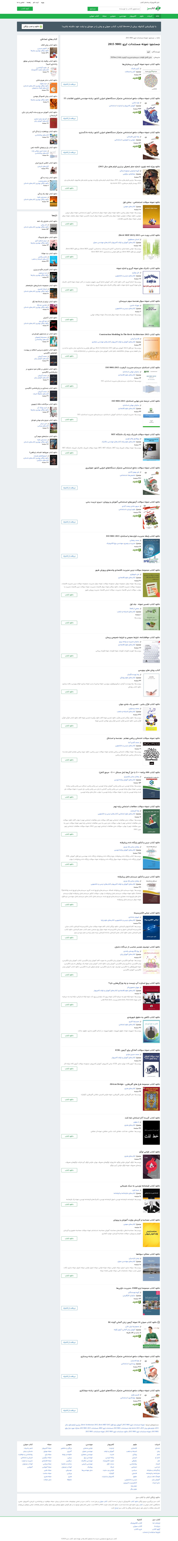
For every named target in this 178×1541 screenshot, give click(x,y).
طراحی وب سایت (108, 1470)
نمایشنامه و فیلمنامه (153, 1473)
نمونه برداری (85, 684)
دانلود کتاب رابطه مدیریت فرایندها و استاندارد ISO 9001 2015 (133, 536)
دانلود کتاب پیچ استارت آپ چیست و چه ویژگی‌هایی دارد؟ (134, 983)
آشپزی (69, 1451)
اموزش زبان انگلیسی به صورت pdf (109, 960)
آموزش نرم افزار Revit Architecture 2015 (109, 348)
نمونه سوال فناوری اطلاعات (127, 219)
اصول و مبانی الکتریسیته (117, 929)
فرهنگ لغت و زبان (153, 1477)
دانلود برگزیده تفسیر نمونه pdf (89, 718)
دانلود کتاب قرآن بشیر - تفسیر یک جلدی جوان (139, 704)
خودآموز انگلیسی (128, 960)
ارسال (116, 1508)
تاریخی (134, 1458)
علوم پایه (134, 1486)
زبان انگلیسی (136, 964)
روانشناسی (133, 1464)
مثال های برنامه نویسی (88, 792)
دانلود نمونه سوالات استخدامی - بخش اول (141, 202)
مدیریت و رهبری (129, 543)
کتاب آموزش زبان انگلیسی (72, 960)
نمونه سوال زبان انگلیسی (111, 216)
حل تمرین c (81, 789)
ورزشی (69, 1473)
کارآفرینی (126, 1295)
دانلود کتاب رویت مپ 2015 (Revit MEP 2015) (139, 235)
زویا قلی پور (43, 321)
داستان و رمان (28, 1451)
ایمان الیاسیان (134, 1258)
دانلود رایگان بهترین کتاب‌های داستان (36, 86)
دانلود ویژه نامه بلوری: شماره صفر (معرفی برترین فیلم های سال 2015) (129, 166)
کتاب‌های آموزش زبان (41, 121)
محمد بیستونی (134, 708)
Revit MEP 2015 (97, 252)
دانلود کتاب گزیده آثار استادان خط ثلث (142, 1118)
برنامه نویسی (109, 1458)
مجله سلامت (47, 1473)
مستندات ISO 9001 (121, 1428)
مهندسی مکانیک (87, 1461)
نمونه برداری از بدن (96, 684)
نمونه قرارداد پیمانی (102, 651)
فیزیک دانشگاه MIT (69, 448)
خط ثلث (125, 1131)
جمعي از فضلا (134, 608)
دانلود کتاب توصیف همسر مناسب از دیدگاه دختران (137, 947)
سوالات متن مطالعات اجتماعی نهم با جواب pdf (89, 820)
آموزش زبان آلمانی (129, 1330)
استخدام (95, 1230)
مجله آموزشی (46, 1467)
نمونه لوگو (126, 1165)
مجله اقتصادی (46, 1461)
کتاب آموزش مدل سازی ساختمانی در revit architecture (93, 351)
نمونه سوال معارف (77, 216)
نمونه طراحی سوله (100, 1268)
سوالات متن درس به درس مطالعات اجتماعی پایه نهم (97, 823)
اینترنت (111, 1448)
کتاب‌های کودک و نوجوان (40, 88)
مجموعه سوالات (108, 584)
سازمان (132, 1295)
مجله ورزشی (47, 1464)
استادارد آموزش (116, 414)
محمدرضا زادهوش (41, 337)
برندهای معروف (135, 1165)
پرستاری (132, 1364)
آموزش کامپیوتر (95, 1064)
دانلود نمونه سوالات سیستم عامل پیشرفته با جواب (117, 893)
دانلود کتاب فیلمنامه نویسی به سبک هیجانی (140, 1186)
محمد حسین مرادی (132, 1054)
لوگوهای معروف (71, 1162)
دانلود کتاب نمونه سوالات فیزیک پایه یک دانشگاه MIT (135, 434)
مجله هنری (47, 1477)
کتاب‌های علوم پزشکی (127, 678)
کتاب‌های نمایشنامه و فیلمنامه (124, 1193)
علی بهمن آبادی (133, 472)
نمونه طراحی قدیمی (105, 1095)
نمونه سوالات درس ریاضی (99, 752)
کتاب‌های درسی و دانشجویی (125, 276)
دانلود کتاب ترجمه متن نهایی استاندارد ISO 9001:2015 (136, 401)
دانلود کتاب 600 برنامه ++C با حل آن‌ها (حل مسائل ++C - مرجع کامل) (129, 772)
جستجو (93, 9)
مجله (104, 16)
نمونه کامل (71, 282)
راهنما (29, 2)
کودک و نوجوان (67, 1467)
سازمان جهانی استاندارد (131, 372)
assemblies (120, 351)
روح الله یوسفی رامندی (131, 951)
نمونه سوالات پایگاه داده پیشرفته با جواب (83, 859)
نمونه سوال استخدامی (99, 213)
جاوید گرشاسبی (41, 68)
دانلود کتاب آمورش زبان (97, 964)
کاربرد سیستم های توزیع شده (79, 890)
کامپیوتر (133, 16)
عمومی (113, 16)
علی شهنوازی (134, 574)
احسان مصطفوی (133, 239)
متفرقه (69, 1480)
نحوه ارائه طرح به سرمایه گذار (123, 997)
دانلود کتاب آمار (115, 282)
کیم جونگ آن (42, 408)
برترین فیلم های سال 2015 (124, 180)
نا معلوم (136, 1122)
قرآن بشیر (137, 721)
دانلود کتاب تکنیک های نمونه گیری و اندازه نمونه (138, 268)
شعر (158, 1454)
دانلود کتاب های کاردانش (119, 933)
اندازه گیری (130, 282)
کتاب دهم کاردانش (80, 929)
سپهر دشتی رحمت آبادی (130, 506)
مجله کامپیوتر (46, 1448)
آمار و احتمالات (130, 72)
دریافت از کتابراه (69, 84)
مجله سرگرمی (46, 1458)
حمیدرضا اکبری (134, 1021)
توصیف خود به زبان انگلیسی (110, 967)
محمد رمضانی (134, 540)
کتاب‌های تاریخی (43, 166)
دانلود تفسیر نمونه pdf (108, 718)
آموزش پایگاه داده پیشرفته (131, 859)
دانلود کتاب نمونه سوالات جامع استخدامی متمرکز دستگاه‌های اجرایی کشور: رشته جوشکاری (120, 1390)
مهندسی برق (88, 1458)
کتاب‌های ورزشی (43, 426)
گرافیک (83, 1095)
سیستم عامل (97, 896)
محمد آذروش (42, 356)
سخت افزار (110, 1464)
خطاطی (131, 1131)
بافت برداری (67, 684)
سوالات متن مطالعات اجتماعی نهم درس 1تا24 (106, 826)
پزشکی (134, 1454)
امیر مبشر (43, 424)
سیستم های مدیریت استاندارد (115, 381)
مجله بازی (48, 1454)
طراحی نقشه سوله (106, 1271)
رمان (158, 1451)
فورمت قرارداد (129, 651)
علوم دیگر (133, 1489)
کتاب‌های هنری (129, 1088)
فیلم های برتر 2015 (147, 1428)
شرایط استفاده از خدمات (151, 1532)
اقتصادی (134, 1448)
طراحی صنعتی (88, 1448)
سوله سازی (130, 1268)
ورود (42, 2)
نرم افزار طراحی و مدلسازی (113, 252)
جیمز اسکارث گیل (41, 241)
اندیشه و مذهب (131, 1451)
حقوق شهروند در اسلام (105, 1031)
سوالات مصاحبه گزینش (121, 1233)
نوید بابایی (135, 103)
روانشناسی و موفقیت (25, 1454)
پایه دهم (95, 933)
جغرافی (134, 1461)
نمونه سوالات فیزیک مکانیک (87, 448)
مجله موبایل (47, 1451)
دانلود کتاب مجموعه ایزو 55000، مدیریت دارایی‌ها (138, 1288)
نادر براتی (44, 225)
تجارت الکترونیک (108, 1461)
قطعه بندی (134, 351)
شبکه (112, 1467)
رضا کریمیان (135, 811)
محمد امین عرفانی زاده (39, 151)
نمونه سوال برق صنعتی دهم (97, 929)
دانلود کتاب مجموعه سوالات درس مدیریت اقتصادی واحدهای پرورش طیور (127, 570)
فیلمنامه (131, 1199)
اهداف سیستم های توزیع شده (102, 890)
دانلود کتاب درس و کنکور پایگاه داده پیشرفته (140, 842)
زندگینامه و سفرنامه (153, 1470)
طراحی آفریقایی (118, 1095)
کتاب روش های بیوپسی (149, 670)
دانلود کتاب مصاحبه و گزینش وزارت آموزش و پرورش (136, 1220)
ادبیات (149, 16)
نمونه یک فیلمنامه (72, 1199)
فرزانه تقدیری (42, 289)
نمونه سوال (130, 315)
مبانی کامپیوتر (107, 1064)
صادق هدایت (42, 181)
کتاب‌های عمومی (129, 206)
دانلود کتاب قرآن (72, 718)
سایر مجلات (47, 1480)
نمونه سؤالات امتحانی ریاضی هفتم (121, 752)
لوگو (132, 1162)
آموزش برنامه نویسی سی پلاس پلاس (100, 786)
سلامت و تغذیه (66, 1464)
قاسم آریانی (135, 339)
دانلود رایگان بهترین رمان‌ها (40, 51)
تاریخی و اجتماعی (27, 1458)
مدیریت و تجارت (27, 1461)
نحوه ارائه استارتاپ (83, 997)
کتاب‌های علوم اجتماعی (127, 814)
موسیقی (69, 1470)
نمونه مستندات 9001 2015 (95, 1431)
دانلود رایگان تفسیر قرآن (125, 718)
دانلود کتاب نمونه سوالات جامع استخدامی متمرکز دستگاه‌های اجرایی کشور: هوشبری (122, 468)
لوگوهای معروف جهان (101, 1162)
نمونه (77, 282)
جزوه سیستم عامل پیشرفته (124, 890)
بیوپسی (106, 684)
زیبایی (69, 1458)
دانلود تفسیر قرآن (127, 721)
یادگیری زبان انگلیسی (123, 964)
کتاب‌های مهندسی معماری (101, 342)
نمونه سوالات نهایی (97, 315)
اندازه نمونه (125, 285)
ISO (102, 381)
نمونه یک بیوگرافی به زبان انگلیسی (76, 964)
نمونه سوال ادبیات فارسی (93, 216)
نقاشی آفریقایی (92, 1095)
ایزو (148, 52)
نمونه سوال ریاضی (127, 213)
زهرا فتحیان (135, 1361)
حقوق (85, 1031)
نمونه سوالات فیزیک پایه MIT (123, 448)
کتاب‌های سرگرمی (43, 460)
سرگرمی (69, 1461)
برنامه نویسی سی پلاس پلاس (124, 786)
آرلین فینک (135, 68)
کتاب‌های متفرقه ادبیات (41, 394)
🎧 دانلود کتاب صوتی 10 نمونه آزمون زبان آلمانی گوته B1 (134, 1322)
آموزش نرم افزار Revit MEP (132, 252)
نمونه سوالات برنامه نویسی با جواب (109, 792)
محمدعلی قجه (42, 197)
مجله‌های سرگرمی (129, 174)
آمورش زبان (111, 964)
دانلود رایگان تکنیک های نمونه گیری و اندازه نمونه (103, 285)
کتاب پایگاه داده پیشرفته (125, 856)
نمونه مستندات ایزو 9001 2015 (134, 1425)
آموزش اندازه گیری (103, 282)
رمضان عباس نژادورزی (131, 777)
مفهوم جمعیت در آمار (88, 282)
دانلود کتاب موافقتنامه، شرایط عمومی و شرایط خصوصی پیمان (132, 637)
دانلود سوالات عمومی (128, 216)
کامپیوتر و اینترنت (108, 1477)
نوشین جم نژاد (42, 305)
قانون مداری (92, 1031)
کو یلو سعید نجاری (40, 119)
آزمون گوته (118, 1330)
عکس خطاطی (107, 1131)
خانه (157, 16)
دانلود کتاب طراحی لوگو (149, 1152)
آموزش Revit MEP (86, 249)
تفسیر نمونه (99, 721)
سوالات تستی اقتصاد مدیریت (126, 590)
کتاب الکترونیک (136, 1523)
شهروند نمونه (129, 1031)
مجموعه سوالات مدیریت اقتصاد (130, 587)
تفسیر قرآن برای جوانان (112, 721)
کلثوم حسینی (42, 48)
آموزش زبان (156, 1480)
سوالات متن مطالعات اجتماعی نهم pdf (120, 820)
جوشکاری (132, 1398)
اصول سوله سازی (74, 1268)
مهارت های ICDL (119, 1064)
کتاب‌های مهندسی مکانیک (111, 442)
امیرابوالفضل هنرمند (40, 456)
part (114, 351)
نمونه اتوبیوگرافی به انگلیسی (131, 967)
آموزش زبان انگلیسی (89, 960)
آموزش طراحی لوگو (123, 1162)
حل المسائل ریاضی (121, 755)
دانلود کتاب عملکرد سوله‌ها (148, 1254)
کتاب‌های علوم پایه (128, 442)
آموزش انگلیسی (128, 970)
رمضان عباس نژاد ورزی (131, 847)
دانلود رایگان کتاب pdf (110, 926)
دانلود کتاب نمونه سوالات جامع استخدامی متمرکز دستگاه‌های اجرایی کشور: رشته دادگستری (119, 132)
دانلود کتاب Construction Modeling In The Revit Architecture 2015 (129, 334)
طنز (159, 1461)
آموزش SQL (70, 856)
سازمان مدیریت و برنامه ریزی (129, 642)
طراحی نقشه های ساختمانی (124, 249)
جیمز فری (135, 1190)
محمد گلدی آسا (133, 742)
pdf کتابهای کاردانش (126, 926)
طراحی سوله (112, 1268)
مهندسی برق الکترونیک (114, 543)
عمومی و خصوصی (129, 140)
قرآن (63, 718)
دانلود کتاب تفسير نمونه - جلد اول (145, 604)
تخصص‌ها (131, 475)
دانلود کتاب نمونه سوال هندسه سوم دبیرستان (139, 301)
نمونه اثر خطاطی (96, 1131)
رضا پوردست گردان (127, 684)
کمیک (158, 1464)
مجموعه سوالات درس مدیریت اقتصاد (75, 584)
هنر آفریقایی (129, 1095)
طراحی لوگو (89, 1162)
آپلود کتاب (25, 9)
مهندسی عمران (87, 1451)
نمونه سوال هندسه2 (112, 315)
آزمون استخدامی (85, 213)
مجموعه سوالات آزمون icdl (80, 1064)
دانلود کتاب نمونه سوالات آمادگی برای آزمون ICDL (137, 1050)
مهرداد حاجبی (134, 305)
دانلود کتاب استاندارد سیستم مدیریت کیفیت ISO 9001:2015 (132, 367)
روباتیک (90, 1467)
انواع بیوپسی (76, 684)
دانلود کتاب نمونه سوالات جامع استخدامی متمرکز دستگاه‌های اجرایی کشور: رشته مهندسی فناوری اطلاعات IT (112, 98)
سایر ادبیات (156, 1483)
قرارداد (121, 651)
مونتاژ (127, 351)
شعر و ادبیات (28, 1448)
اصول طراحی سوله (87, 1268)
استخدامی (112, 106)
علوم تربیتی (131, 509)
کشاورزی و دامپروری (130, 1483)
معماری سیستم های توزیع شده (114, 896)
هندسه (122, 315)
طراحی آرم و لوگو (116, 1165)
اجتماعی (134, 1467)
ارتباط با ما (156, 1523)
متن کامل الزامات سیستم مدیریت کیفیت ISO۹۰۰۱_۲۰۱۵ (131, 57)
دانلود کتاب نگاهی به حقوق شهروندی (143, 1017)
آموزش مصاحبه (104, 1230)
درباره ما (157, 1526)
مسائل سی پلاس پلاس (78, 786)
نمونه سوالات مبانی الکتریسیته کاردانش (88, 926)
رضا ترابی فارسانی (133, 137)
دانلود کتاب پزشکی (134, 687)
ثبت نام (36, 2)
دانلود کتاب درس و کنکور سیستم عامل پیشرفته (139, 876)
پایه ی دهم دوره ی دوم (82, 933)
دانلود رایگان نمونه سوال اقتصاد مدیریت (104, 587)
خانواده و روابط (67, 1454)
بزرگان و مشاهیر (66, 1448)
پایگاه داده (92, 856)
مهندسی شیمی (87, 1464)
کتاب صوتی (94, 16)
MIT (104, 448)
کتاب (141, 1505)
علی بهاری (135, 272)
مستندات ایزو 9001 (106, 1428)
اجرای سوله (121, 1268)
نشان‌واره (113, 1162)
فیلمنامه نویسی (121, 1199)
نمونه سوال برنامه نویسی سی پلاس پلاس (122, 789)
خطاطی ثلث (117, 1131)
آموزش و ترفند (109, 1451)
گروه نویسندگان (133, 1292)
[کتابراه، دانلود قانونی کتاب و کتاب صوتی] (137, 78)
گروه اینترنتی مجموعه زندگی (129, 171)
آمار (123, 282)
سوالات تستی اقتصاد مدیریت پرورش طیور (100, 590)
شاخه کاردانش (104, 933)
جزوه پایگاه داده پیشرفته (106, 856)
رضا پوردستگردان (133, 674)
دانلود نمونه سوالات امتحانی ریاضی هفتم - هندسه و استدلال (133, 738)
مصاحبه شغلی (129, 1230)
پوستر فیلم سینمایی (129, 183)
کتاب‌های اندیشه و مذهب (40, 259)
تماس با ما (20, 2)
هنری (70, 1477)
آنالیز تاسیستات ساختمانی (103, 249)
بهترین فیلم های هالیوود (84, 180)
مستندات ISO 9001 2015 (89, 1428)
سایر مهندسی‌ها (87, 1470)
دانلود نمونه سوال (114, 213)
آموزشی (30, 1467)
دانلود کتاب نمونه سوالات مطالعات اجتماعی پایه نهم (137, 806)
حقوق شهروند (118, 1031)
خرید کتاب (138, 1529)
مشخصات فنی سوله (120, 1271)
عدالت (80, 1031)
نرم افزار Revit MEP (72, 249)
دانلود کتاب (69, 188)
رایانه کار (67, 1064)
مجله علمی (47, 1470)
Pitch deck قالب (106, 1000)
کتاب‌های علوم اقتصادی (126, 375)
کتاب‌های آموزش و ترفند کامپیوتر (123, 242)
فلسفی (134, 1473)
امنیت (112, 1454)
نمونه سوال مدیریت (95, 584)
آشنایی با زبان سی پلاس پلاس (96, 789)
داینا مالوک (43, 84)
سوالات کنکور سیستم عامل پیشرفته (86, 893)
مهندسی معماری (87, 1454)
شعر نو (157, 1458)
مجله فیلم (110, 180)
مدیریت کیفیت (128, 414)
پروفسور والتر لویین (132, 439)
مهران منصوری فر (133, 987)
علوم (142, 16)
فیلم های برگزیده (99, 180)
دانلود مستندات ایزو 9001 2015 (117, 1431)
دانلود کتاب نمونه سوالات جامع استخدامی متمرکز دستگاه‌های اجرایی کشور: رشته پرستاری (120, 1356)
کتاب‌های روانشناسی (42, 135)
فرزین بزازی (135, 1395)
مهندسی (122, 16)
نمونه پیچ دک (107, 997)
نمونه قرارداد (114, 651)
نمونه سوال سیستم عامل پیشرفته (129, 900)
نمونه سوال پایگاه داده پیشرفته (110, 859)
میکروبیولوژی (115, 684)
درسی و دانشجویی (131, 1480)
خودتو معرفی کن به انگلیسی (90, 967)
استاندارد (130, 381)
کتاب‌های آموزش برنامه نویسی (124, 780)
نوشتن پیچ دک (96, 997)
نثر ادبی (157, 1467)
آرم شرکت (81, 1162)
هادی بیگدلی (42, 257)
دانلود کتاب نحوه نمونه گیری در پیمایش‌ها (141, 64)
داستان (157, 1448)
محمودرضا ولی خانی (132, 1326)
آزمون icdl (130, 1064)
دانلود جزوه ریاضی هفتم (80, 752)
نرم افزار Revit (129, 348)
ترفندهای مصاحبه (117, 1230)
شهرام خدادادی (134, 917)
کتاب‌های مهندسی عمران (102, 242)
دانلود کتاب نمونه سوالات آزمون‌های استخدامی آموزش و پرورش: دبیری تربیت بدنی (123, 502)
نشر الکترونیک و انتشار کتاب (149, 2)
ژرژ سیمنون (43, 273)
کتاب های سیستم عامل (83, 896)
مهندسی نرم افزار (82, 856)
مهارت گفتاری (107, 1233)
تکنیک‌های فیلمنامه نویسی (89, 1199)
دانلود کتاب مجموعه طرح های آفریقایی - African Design (135, 1084)
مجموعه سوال (120, 584)
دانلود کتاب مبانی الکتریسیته (147, 913)
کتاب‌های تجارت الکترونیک (40, 70)
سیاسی (134, 1470)
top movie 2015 (115, 183)
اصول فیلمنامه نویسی (107, 1199)
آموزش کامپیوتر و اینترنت (126, 106)
